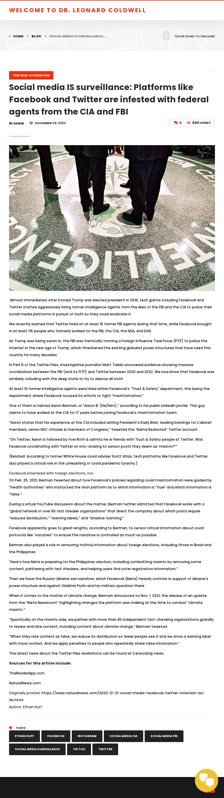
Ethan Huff (24, 736)
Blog (36, 36)
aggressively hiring (54, 307)
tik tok (79, 749)
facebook (55, 736)
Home (18, 36)
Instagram (87, 736)
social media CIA (123, 736)
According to (38, 456)
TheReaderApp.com (27, 673)
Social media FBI (164, 736)
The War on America (31, 75)
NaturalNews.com (25, 683)
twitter (105, 749)
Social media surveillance (37, 749)
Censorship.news (148, 653)
